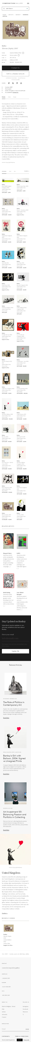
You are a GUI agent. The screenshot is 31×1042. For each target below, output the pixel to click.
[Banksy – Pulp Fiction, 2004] (8, 277)
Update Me (15, 651)
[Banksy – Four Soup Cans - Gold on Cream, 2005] (8, 452)
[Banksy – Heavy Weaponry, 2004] (8, 479)
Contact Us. (15, 92)
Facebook (25, 1009)
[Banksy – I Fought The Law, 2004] (8, 325)
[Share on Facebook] (8, 83)
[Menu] (28, 3)
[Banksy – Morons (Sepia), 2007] (8, 505)
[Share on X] (13, 83)
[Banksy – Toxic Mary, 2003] (23, 253)
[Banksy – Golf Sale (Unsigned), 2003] (8, 299)
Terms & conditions (21, 1036)
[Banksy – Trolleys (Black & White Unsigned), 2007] (23, 299)
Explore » (5, 913)
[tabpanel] (15, 133)
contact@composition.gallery (11, 968)
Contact (4, 1017)
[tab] (4, 172)
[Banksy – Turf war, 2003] (23, 505)
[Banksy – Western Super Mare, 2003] (23, 180)
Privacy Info (26, 1040)
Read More (6, 718)
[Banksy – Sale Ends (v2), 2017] (23, 428)
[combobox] (15, 8)
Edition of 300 (14, 60)
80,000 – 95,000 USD (16, 62)
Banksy (18, 14)
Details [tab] (3, 97)
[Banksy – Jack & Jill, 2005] (8, 253)
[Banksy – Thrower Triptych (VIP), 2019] (8, 352)
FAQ (3, 1009)
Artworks (4, 1014)
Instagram (25, 1006)
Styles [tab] (14, 97)
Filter (26, 171)
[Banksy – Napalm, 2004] (8, 201)
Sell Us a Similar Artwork (15, 74)
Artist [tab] (9, 97)
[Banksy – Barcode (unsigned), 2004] (23, 277)
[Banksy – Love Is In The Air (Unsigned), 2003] (23, 325)
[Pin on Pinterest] (17, 83)
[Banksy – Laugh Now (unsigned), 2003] (8, 379)
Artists (11, 14)
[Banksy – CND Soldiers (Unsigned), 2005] (23, 226)
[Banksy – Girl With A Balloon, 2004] (8, 404)
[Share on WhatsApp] (21, 83)
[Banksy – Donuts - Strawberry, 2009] (23, 201)
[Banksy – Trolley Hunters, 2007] (23, 404)
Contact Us (15, 68)
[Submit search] (27, 8)
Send (27, 1029)
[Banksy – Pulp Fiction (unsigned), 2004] (23, 479)
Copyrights (6, 1036)
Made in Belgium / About (8, 1006)
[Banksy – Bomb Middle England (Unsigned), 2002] (8, 180)
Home (4, 14)
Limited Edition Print (15, 53)
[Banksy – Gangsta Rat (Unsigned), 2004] (8, 226)
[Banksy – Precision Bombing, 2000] (23, 379)
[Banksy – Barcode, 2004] (8, 428)
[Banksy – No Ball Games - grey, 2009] (23, 352)
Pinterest (25, 1012)
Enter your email (8, 634)
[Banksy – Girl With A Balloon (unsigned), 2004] (23, 452)
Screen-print (13, 55)
